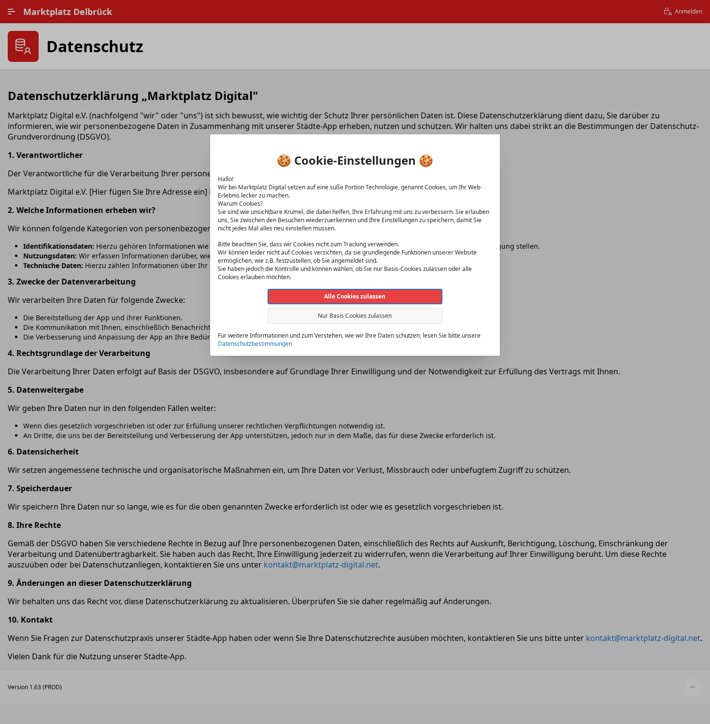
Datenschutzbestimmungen (255, 344)
